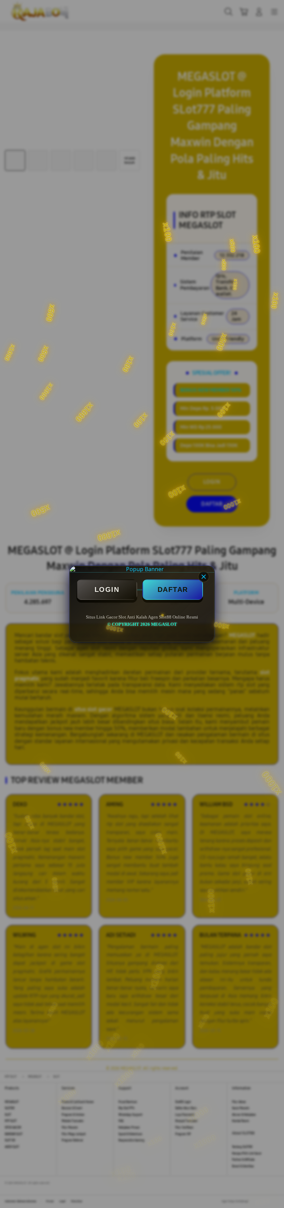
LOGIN (107, 589)
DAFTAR (173, 589)
